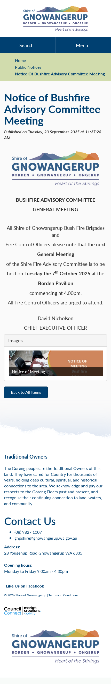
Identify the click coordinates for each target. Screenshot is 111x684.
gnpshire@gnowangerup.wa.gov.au (45, 538)
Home (20, 60)
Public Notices (28, 67)
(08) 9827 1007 (28, 532)
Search (26, 45)
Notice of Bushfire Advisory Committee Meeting (60, 74)
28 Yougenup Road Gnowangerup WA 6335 (43, 553)
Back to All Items (26, 392)
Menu (82, 45)
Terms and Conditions (63, 595)
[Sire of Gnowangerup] (55, 18)
